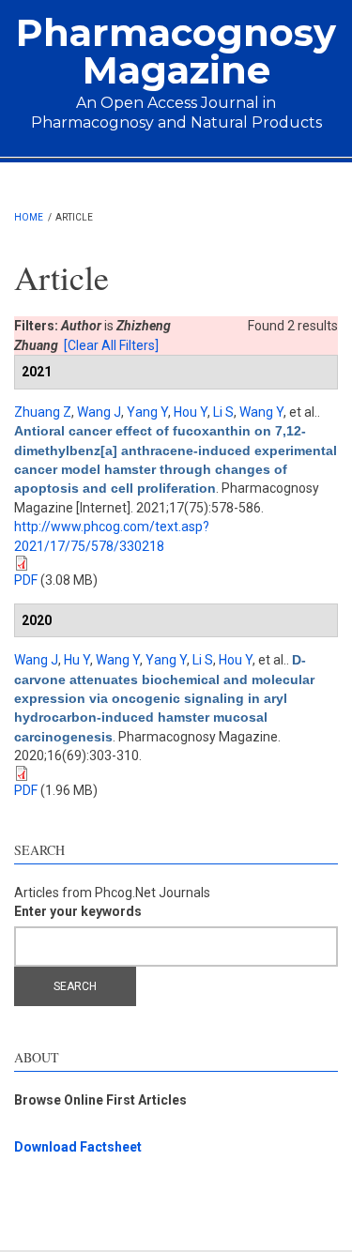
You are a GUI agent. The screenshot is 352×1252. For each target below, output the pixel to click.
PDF (26, 580)
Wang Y (261, 412)
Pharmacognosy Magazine (176, 51)
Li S (223, 412)
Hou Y (190, 412)
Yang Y (147, 412)
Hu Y (77, 659)
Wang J (99, 412)
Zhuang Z (42, 412)
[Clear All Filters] (111, 345)
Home (28, 217)
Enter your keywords (78, 911)
